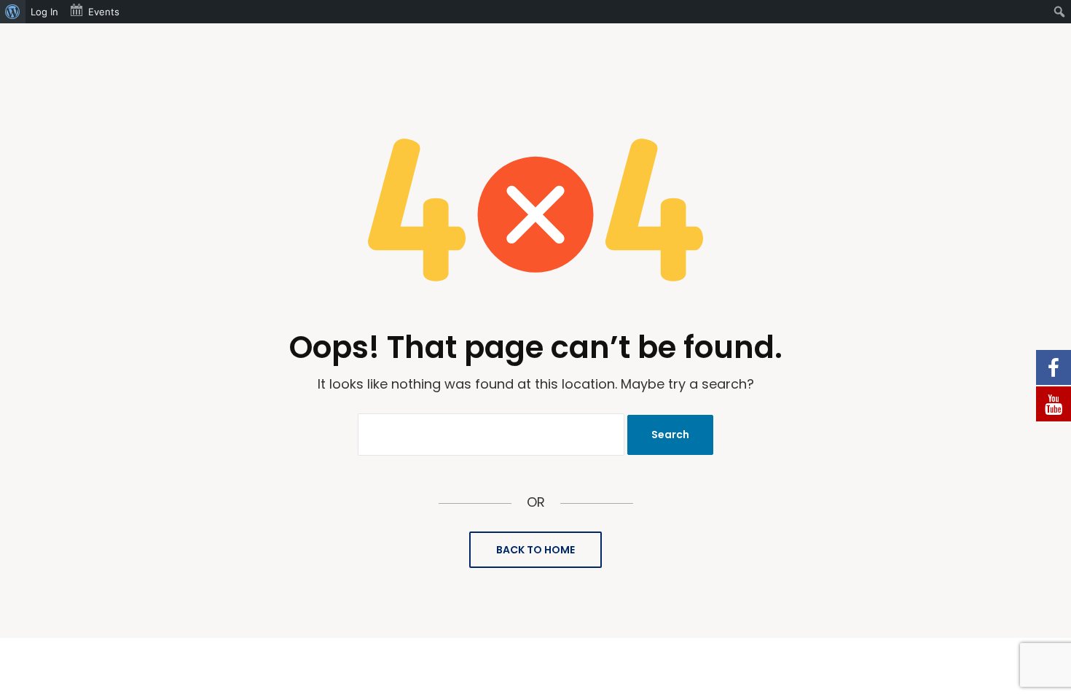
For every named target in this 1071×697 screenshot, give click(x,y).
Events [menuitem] (103, 11)
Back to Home (535, 549)
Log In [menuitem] (44, 11)
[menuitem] (13, 11)
